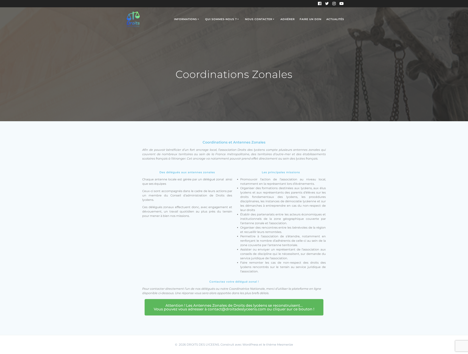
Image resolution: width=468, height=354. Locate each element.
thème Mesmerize (279, 344)
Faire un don (310, 19)
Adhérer (287, 19)
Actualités (335, 19)
